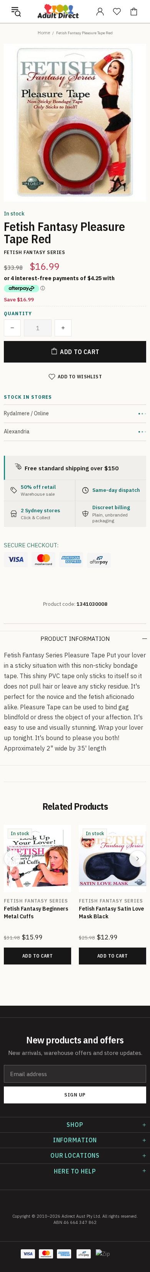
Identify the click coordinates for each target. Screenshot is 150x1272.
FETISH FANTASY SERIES (36, 901)
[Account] (100, 11)
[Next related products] (137, 858)
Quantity (18, 313)
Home (44, 32)
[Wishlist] (116, 11)
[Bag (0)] (133, 11)
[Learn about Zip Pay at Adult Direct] (103, 1257)
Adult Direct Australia (58, 11)
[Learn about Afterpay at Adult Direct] (99, 560)
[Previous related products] (12, 858)
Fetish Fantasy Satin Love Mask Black (111, 912)
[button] (16, 11)
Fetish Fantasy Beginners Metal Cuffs (36, 912)
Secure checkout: (31, 545)
